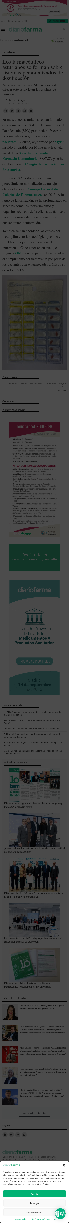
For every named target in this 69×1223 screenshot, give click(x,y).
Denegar (34, 1203)
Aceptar (34, 1193)
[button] (64, 1165)
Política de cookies (20, 1219)
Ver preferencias (34, 1212)
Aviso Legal (51, 1219)
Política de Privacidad (37, 1219)
